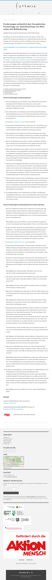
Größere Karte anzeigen (7, 467)
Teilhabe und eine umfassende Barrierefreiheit (15, 89)
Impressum (21, 559)
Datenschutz (30, 559)
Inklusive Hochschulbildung (11, 94)
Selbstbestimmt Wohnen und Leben (13, 90)
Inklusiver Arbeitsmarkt (10, 91)
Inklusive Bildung (8, 92)
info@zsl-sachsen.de (9, 403)
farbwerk (13, 19)
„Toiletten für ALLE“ (19, 122)
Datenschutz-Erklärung (30, 496)
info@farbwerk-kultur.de (11, 476)
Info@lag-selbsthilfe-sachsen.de (13, 409)
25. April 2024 (6, 19)
